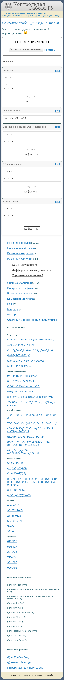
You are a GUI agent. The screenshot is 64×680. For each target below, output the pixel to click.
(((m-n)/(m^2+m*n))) (51, 16)
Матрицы (12, 309)
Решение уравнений (36, 13)
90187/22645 (15, 510)
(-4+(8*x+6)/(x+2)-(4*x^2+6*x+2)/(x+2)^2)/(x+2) (23, 452)
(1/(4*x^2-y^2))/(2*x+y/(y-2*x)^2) (25, 360)
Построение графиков (20, 288)
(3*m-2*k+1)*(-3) (16, 473)
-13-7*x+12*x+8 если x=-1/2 (23, 386)
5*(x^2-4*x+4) (15, 463)
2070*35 (12, 551)
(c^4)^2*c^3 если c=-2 (20, 391)
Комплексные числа (20, 298)
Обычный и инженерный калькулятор (32, 319)
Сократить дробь (33, 16)
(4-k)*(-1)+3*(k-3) (17, 468)
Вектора (12, 314)
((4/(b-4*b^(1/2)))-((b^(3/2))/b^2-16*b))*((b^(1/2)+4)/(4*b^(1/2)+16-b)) (29, 443)
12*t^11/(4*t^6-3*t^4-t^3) (21, 344)
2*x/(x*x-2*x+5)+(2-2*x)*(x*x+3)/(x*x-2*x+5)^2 (33, 423)
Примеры (49, 49)
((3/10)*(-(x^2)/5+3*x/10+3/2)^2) (25, 436)
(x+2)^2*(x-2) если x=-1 (20, 381)
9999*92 (12, 567)
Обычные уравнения (25, 264)
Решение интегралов (20, 253)
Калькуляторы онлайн (15, 13)
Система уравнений (19, 283)
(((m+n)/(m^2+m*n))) (19, 662)
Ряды (10, 304)
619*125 (12, 541)
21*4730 (12, 557)
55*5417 (12, 546)
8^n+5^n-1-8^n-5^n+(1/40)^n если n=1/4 (30, 396)
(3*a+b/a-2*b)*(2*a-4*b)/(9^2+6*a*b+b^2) (30, 339)
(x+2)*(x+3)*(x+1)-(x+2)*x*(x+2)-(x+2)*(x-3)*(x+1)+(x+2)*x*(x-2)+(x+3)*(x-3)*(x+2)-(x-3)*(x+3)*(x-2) (32, 481)
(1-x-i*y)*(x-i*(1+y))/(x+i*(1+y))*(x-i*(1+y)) (30, 350)
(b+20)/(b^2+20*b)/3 (18, 355)
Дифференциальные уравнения (32, 270)
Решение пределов (19, 242)
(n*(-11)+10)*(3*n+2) (19, 495)
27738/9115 (14, 515)
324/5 (10, 526)
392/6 (10, 531)
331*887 (12, 562)
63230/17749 (15, 521)
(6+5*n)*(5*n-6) (16, 490)
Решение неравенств (20, 293)
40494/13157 (15, 505)
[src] (57, 70)
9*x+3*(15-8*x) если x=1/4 (22, 375)
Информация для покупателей (25, 667)
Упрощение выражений (12, 16)
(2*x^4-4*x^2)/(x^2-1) (19, 366)
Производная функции (21, 248)
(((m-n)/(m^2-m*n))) (18, 657)
